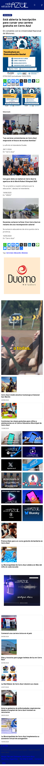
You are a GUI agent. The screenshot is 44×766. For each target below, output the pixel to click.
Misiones (25, 253)
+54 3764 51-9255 (26, 759)
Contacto (38, 759)
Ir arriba (4, 746)
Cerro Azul (9, 253)
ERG (4, 763)
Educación (7, 15)
